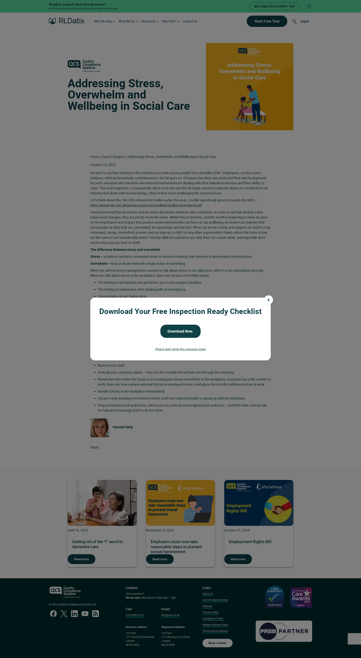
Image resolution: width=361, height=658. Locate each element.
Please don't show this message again (180, 349)
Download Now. (180, 331)
